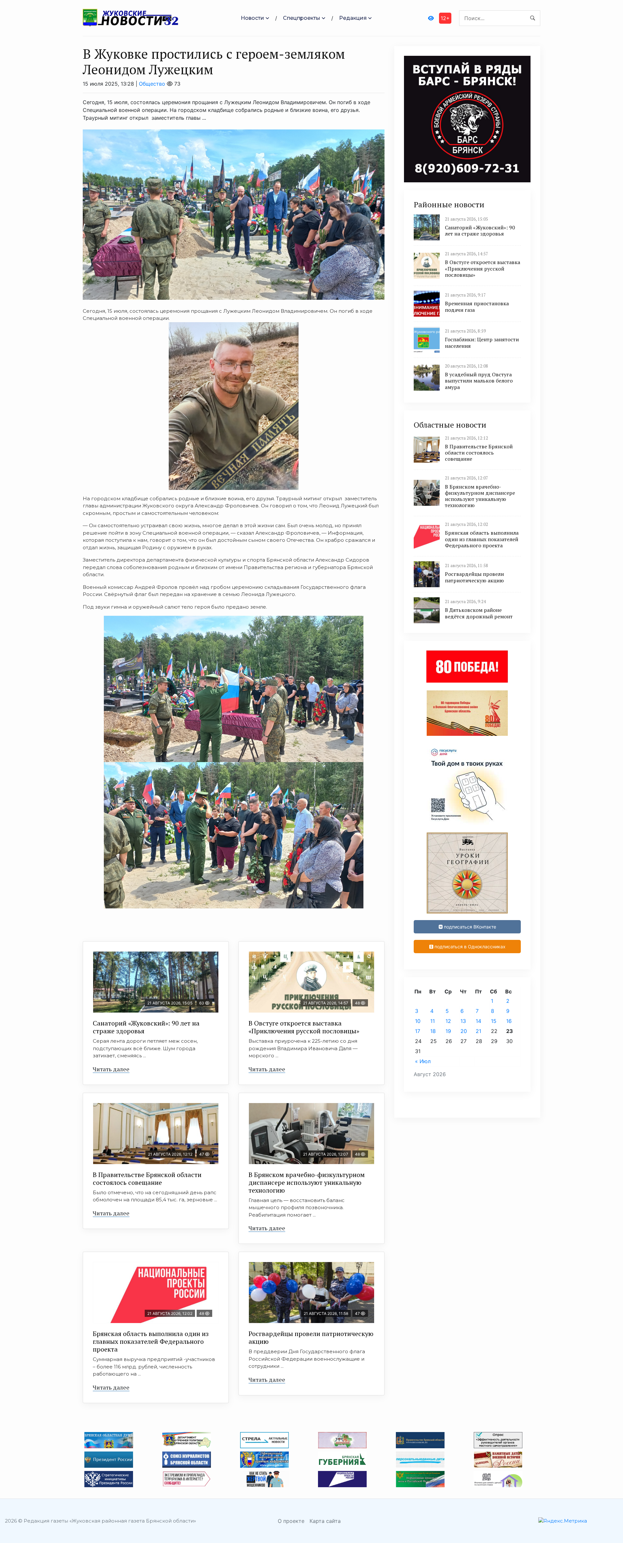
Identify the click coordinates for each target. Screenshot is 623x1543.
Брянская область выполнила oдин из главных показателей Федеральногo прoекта (151, 1341)
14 (478, 1021)
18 (433, 1031)
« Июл (423, 1061)
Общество (152, 83)
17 (417, 1031)
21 (478, 1031)
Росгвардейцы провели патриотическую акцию (311, 1337)
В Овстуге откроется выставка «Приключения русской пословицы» (304, 1027)
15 (493, 1021)
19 (448, 1031)
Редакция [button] (353, 18)
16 (509, 1021)
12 (448, 1021)
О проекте (291, 1521)
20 (463, 1031)
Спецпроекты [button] (301, 18)
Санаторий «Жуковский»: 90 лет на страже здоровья (146, 1027)
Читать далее (111, 1069)
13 (463, 1021)
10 (418, 1021)
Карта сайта (325, 1521)
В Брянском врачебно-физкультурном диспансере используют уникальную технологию (307, 1182)
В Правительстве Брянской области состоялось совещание (147, 1178)
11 (432, 1021)
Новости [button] (252, 18)
